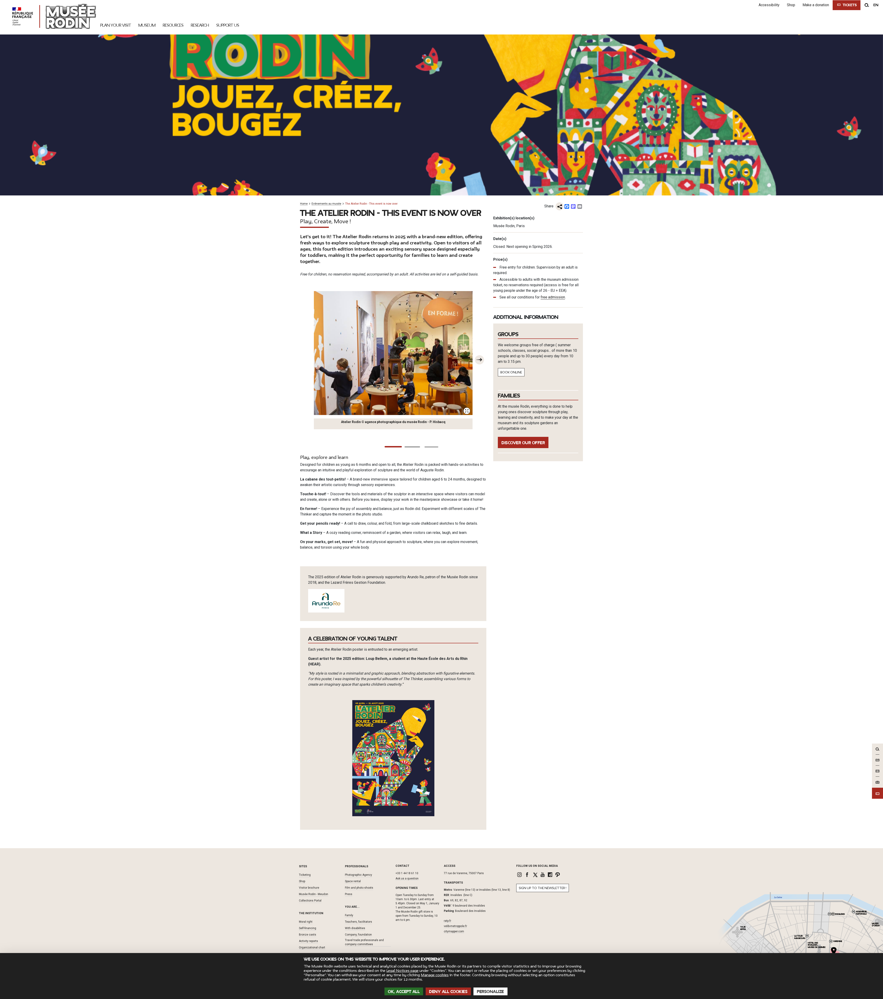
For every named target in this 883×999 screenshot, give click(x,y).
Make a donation (816, 5)
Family (349, 915)
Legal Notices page (402, 971)
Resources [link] (173, 25)
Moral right (305, 921)
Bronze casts (307, 934)
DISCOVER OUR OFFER (523, 443)
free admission (553, 297)
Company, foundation (358, 934)
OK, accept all (404, 991)
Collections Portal (310, 900)
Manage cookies (435, 975)
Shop (791, 5)
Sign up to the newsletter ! (542, 888)
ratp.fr (447, 920)
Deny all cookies (448, 991)
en (875, 5)
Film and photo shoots (359, 887)
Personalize (490, 991)
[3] (431, 447)
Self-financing (307, 928)
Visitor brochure (309, 887)
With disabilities (355, 928)
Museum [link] (146, 25)
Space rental (353, 881)
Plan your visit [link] (115, 25)
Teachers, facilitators (358, 921)
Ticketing (305, 874)
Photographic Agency (358, 874)
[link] (520, 874)
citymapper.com (454, 931)
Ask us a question (407, 878)
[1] (393, 446)
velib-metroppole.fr (455, 926)
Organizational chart (312, 947)
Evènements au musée (326, 203)
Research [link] (200, 25)
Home (304, 203)
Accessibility (769, 5)
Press (348, 894)
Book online (511, 372)
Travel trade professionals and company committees (364, 942)
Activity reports (308, 941)
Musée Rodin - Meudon (313, 894)
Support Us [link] (227, 25)
